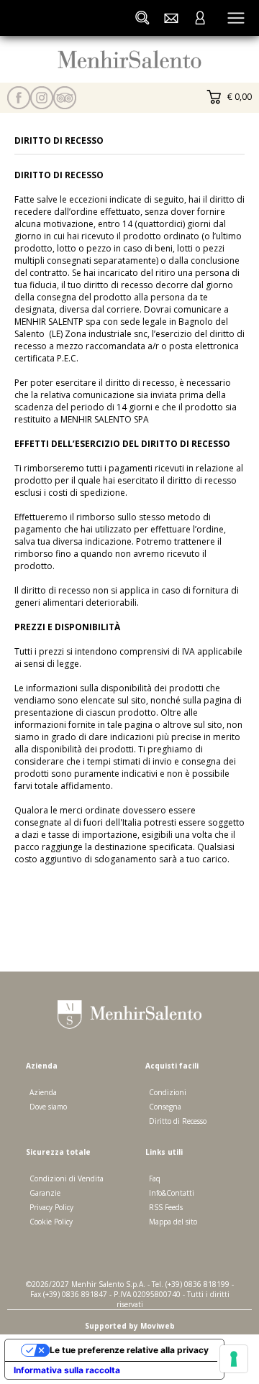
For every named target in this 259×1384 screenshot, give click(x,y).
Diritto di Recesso (177, 1121)
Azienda (43, 1092)
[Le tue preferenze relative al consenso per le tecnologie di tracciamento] (233, 1359)
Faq (154, 1178)
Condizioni (167, 1092)
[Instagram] (41, 97)
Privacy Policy (51, 1207)
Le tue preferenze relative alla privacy (129, 1349)
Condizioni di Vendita (66, 1178)
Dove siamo (48, 1107)
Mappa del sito (173, 1222)
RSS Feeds (166, 1207)
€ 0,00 (238, 97)
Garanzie (44, 1193)
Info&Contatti (171, 1193)
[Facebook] (18, 97)
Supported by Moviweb (130, 1326)
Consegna (165, 1107)
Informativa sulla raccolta (67, 1370)
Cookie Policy (51, 1222)
